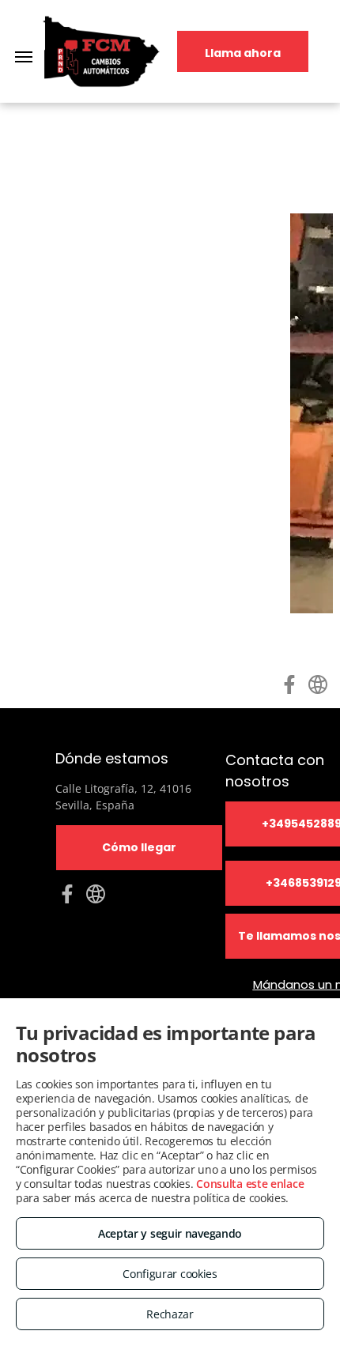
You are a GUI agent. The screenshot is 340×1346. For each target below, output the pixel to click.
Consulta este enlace (250, 1183)
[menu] (24, 57)
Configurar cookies (170, 1273)
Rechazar (170, 1313)
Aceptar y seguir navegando (170, 1233)
